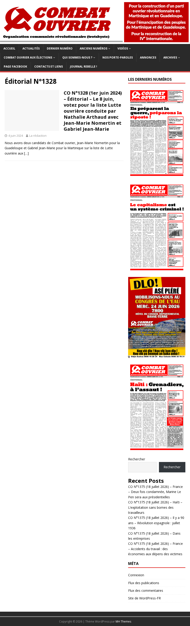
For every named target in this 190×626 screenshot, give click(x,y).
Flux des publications (143, 583)
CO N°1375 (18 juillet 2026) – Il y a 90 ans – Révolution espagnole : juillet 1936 (156, 522)
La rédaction (38, 135)
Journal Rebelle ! (83, 66)
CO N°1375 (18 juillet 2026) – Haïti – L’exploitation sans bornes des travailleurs (155, 507)
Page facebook (15, 66)
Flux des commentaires (145, 590)
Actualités (31, 48)
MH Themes (123, 621)
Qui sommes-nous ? (77, 57)
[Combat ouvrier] (95, 41)
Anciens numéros (93, 48)
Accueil (9, 48)
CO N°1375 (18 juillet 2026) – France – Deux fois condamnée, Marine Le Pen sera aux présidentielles (155, 491)
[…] (26, 153)
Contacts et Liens (48, 66)
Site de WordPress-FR (144, 598)
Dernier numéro (60, 48)
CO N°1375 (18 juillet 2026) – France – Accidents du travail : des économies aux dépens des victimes (155, 548)
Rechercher (136, 459)
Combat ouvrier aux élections (28, 57)
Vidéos (122, 48)
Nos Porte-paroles (117, 57)
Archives (170, 57)
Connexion (136, 575)
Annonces (148, 57)
